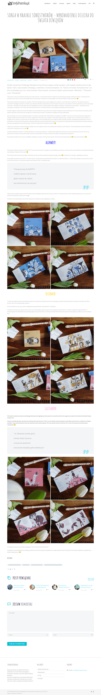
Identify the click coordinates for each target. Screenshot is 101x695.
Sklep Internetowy (43, 669)
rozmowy (61, 3)
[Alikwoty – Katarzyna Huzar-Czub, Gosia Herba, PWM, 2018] (28, 224)
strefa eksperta (82, 3)
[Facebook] (68, 79)
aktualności (47, 3)
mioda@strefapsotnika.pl (80, 670)
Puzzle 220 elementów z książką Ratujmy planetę (42, 587)
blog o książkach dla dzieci (14, 564)
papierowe (23, 80)
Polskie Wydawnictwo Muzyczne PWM (53, 564)
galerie (68, 3)
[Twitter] (70, 79)
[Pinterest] (74, 79)
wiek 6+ (36, 80)
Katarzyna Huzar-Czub (37, 564)
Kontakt (40, 678)
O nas (39, 675)
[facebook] (91, 691)
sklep (74, 3)
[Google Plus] (72, 79)
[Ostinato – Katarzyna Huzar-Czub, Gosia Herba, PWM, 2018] (28, 338)
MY (90, 3)
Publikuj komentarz (17, 644)
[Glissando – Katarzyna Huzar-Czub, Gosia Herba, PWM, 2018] (28, 478)
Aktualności (41, 672)
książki (55, 3)
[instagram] (93, 691)
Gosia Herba (26, 564)
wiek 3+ (30, 80)
